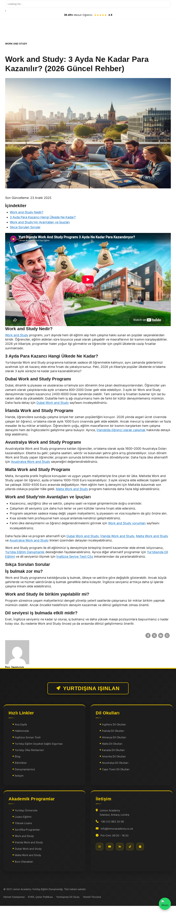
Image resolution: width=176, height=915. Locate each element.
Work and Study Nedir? (26, 212)
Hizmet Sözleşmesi (14, 896)
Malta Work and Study (72, 489)
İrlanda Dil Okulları (113, 730)
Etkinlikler (21, 762)
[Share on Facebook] (148, 635)
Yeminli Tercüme (92, 896)
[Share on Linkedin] (160, 635)
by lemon (14, 667)
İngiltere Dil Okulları (114, 724)
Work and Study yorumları (127, 523)
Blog (17, 756)
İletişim (19, 775)
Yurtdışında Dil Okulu (67, 896)
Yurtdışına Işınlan (91, 688)
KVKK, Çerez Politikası (40, 896)
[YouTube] (109, 846)
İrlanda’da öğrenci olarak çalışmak (121, 430)
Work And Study (16, 43)
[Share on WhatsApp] (167, 635)
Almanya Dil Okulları (114, 737)
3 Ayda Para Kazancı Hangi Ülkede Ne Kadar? (43, 217)
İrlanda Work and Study (117, 536)
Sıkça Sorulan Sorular (25, 227)
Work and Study (16, 335)
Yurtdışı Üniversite (26, 810)
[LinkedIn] (120, 846)
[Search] (5, 10)
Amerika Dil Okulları (114, 756)
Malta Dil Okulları (112, 743)
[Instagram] (99, 846)
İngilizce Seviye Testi (28, 737)
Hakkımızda (22, 730)
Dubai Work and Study (52, 402)
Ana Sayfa (21, 724)
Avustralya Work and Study (30, 461)
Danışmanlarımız (25, 769)
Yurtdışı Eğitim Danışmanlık (25, 552)
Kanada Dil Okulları (113, 750)
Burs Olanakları (24, 861)
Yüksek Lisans (23, 823)
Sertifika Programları (27, 829)
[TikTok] (130, 846)
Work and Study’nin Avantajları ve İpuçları (40, 222)
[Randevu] (140, 846)
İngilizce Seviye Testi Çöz (74, 556)
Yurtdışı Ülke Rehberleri (29, 750)
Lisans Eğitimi (23, 816)
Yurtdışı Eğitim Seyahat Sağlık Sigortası (39, 743)
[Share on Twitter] (154, 635)
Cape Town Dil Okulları (116, 769)
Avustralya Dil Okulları (115, 762)
